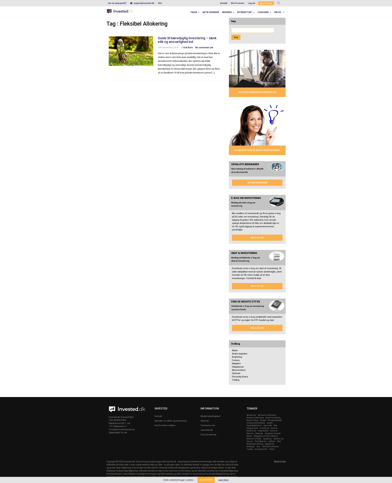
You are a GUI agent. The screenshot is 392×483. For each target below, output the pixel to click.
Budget (263, 420)
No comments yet (204, 47)
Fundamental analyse (256, 423)
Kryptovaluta (263, 431)
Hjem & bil (267, 425)
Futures (236, 360)
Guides (270, 423)
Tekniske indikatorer (270, 446)
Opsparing (267, 439)
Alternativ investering (267, 415)
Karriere (274, 428)
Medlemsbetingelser (211, 416)
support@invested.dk (144, 3)
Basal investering (273, 418)
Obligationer (238, 366)
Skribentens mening (255, 444)
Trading (235, 379)
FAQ (160, 3)
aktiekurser (251, 415)
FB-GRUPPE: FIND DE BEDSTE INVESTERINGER (257, 150)
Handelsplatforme (254, 425)
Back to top (280, 461)
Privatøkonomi (261, 441)
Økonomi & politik (254, 439)
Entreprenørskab (275, 420)
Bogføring (237, 357)
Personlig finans (240, 376)
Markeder (259, 433)
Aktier (235, 350)
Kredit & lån (251, 431)
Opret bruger (266, 3)
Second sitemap (208, 434)
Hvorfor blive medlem (165, 425)
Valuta (271, 449)
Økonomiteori (239, 370)
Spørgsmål (269, 444)
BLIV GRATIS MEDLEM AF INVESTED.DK (257, 92)
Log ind (251, 3)
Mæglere (236, 363)
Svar (258, 446)
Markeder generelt (273, 433)
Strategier (251, 446)
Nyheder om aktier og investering (171, 421)
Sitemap (205, 421)
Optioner (236, 373)
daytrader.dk (207, 430)
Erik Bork (188, 47)
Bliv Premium (237, 3)
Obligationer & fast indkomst (266, 436)
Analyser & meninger (255, 418)
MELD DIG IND (257, 237)
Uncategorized (261, 449)
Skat (279, 441)
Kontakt (223, 3)
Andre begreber (239, 353)
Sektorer (271, 441)
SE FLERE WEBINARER (257, 182)
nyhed (249, 436)
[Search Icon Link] (278, 3)
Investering (264, 428)
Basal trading (252, 420)
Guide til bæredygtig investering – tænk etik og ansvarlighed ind (187, 40)
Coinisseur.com (208, 425)
